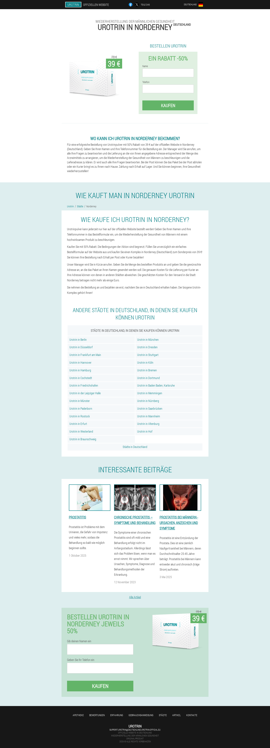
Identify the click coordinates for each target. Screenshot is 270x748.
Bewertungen (97, 715)
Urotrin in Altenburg (148, 424)
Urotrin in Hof (144, 431)
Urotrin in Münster (79, 401)
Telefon (146, 82)
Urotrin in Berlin (78, 339)
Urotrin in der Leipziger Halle (85, 393)
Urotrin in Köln (145, 362)
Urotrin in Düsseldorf (81, 347)
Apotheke (78, 715)
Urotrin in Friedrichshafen (83, 385)
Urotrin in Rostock (79, 416)
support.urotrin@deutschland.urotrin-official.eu (135, 729)
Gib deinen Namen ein (79, 641)
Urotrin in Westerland (81, 431)
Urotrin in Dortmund (148, 378)
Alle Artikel (135, 597)
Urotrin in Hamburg (80, 370)
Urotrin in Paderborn (80, 408)
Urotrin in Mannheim (148, 416)
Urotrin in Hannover (80, 362)
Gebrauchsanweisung (141, 715)
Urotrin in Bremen (147, 370)
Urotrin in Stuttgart (148, 355)
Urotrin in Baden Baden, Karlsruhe (156, 385)
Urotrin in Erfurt (78, 424)
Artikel (176, 715)
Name (145, 66)
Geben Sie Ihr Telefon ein (80, 659)
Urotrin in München (148, 339)
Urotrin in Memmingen (149, 393)
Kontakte (191, 715)
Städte (163, 715)
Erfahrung (116, 715)
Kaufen (168, 105)
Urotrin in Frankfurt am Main (85, 355)
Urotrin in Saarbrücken (149, 408)
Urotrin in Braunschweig (82, 439)
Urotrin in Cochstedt (80, 378)
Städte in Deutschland (135, 447)
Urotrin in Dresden (147, 347)
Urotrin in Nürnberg (148, 401)
